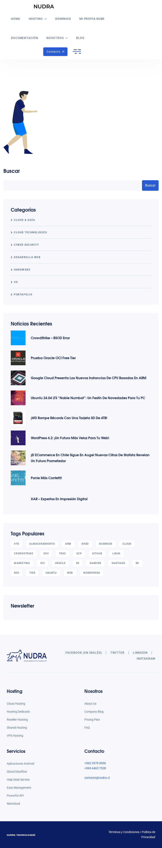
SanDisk (95, 563)
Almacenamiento (42, 543)
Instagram (146, 658)
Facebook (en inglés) (83, 652)
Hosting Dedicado (18, 711)
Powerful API (15, 795)
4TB (16, 543)
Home (15, 18)
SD (137, 563)
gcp (79, 553)
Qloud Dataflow (17, 771)
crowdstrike (23, 553)
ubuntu (51, 572)
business (105, 543)
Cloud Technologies (30, 232)
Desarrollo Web (27, 257)
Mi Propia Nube (92, 18)
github (97, 553)
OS (16, 282)
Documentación (24, 38)
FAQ (87, 727)
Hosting (36, 18)
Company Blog (94, 711)
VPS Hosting (15, 735)
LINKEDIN (140, 652)
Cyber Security (26, 244)
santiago (118, 563)
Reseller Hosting (17, 719)
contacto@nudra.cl (97, 777)
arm (68, 543)
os (78, 563)
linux (116, 553)
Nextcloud (13, 803)
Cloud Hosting (16, 703)
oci (42, 563)
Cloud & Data (24, 220)
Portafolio (23, 294)
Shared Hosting (17, 727)
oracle (60, 563)
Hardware (22, 269)
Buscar (11, 170)
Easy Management (19, 787)
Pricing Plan (92, 719)
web (70, 572)
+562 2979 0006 (95, 763)
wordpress (91, 572)
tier (32, 572)
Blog (80, 38)
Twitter (117, 652)
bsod (85, 543)
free (62, 553)
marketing (22, 563)
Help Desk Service (18, 779)
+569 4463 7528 (95, 768)
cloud (127, 543)
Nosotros (54, 38)
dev (46, 553)
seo (16, 572)
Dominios (63, 18)
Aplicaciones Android (20, 763)
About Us (90, 703)
